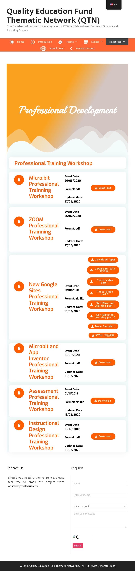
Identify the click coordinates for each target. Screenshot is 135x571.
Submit (77, 545)
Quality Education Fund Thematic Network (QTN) (53, 15)
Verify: (76, 532)
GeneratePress (106, 565)
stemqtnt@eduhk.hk (25, 486)
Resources (115, 41)
